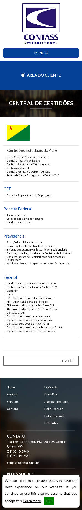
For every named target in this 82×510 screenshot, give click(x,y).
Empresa (12, 394)
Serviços (12, 401)
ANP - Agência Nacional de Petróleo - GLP (30, 305)
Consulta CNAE (15, 312)
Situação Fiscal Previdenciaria (24, 242)
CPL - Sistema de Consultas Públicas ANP (30, 297)
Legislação (51, 387)
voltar (69, 360)
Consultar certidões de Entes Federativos (31, 330)
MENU (39, 53)
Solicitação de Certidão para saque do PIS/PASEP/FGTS (38, 263)
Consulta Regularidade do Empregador (29, 195)
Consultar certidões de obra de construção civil (35, 327)
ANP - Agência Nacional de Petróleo (27, 301)
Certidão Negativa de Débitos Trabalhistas (31, 283)
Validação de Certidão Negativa (25, 218)
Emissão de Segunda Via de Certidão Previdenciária (37, 249)
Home (11, 387)
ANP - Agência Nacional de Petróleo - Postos (32, 308)
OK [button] (49, 501)
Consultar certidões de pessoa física (28, 316)
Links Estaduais (54, 416)
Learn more (32, 501)
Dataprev (12, 290)
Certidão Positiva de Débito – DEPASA (28, 171)
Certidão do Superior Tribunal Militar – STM (32, 287)
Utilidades (51, 423)
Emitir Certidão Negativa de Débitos (28, 156)
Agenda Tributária (56, 401)
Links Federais (53, 409)
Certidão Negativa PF (19, 222)
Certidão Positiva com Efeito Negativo (28, 164)
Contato (12, 409)
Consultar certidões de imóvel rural (28, 323)
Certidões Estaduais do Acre (32, 150)
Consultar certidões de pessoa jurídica (30, 319)
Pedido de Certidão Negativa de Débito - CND (33, 175)
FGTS (10, 294)
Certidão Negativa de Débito (23, 160)
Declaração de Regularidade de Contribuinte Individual (39, 253)
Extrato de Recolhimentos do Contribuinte (31, 245)
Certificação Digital (18, 167)
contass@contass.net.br (23, 463)
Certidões (51, 394)
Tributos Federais (17, 215)
